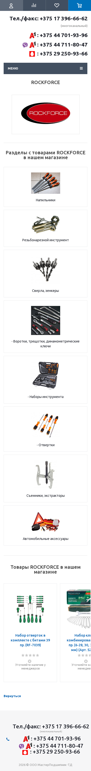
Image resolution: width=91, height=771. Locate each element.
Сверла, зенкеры (45, 291)
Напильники (45, 200)
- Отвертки (46, 445)
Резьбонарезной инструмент (45, 240)
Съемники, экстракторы (45, 496)
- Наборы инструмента (46, 397)
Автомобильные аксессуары (45, 539)
